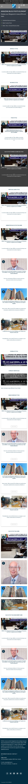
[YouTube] (17, 773)
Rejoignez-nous (8, 2)
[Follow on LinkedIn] (24, 5)
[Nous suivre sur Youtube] (19, 7)
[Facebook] (7, 773)
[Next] (25, 36)
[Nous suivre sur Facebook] (19, 5)
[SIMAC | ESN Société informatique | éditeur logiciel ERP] (14, 6)
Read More (14, 426)
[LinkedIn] (14, 773)
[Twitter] (10, 773)
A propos (21, 2)
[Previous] (3, 36)
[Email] (20, 773)
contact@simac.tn (8, 762)
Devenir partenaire (15, 2)
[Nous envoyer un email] (22, 5)
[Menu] (2, 6)
